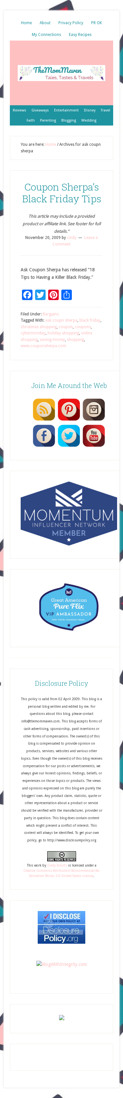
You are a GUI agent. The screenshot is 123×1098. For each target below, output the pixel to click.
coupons (83, 327)
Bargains (51, 314)
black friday (89, 320)
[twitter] (68, 446)
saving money (52, 339)
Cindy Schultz (57, 865)
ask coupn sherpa (61, 320)
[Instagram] (93, 420)
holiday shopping (63, 333)
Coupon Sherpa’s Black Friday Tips (61, 192)
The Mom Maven (61, 72)
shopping (75, 339)
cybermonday (33, 333)
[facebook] (43, 446)
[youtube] (93, 446)
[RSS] (43, 420)
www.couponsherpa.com (43, 346)
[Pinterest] (68, 420)
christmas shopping (39, 327)
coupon (66, 327)
